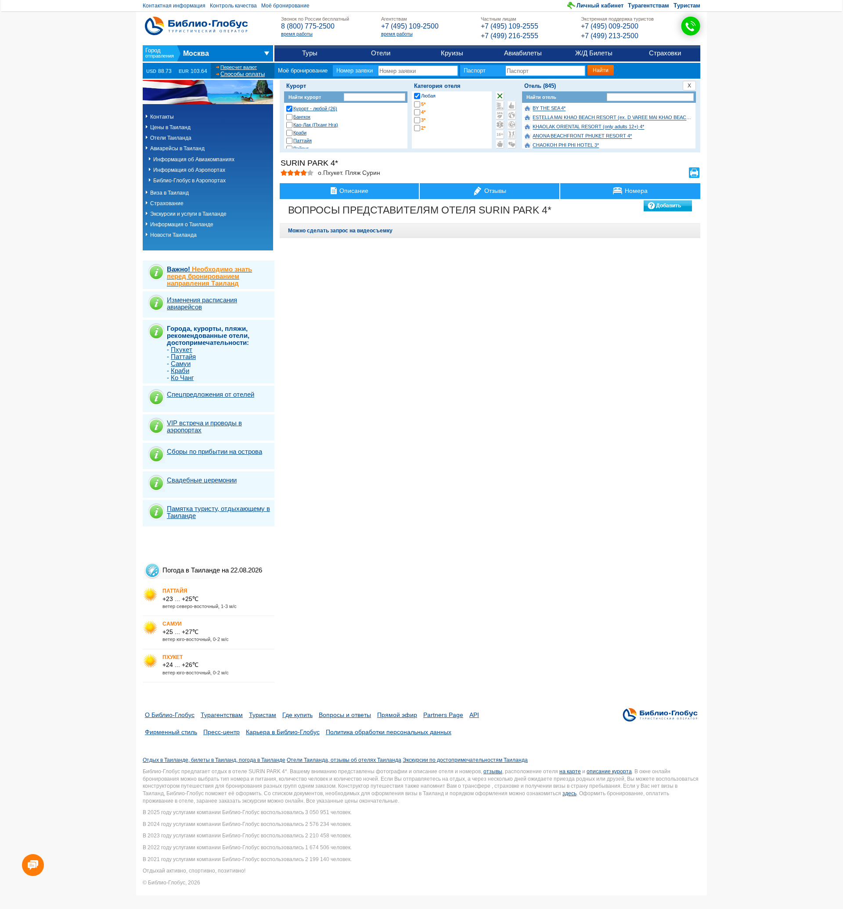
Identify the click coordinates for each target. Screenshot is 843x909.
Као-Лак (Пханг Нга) (315, 124)
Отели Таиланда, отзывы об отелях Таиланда (344, 760)
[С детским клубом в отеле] (512, 115)
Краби (299, 132)
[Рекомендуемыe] (512, 105)
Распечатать (694, 172)
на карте (570, 771)
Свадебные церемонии (202, 480)
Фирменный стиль (171, 731)
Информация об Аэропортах (189, 170)
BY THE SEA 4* (549, 108)
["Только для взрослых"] (500, 134)
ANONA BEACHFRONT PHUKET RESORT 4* (582, 136)
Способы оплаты (242, 74)
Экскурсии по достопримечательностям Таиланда (465, 760)
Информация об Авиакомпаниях (193, 159)
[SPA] (500, 115)
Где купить (297, 714)
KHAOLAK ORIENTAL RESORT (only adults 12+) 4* (588, 127)
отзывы (492, 771)
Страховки (665, 53)
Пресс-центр (221, 731)
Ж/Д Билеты (593, 53)
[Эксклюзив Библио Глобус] (512, 124)
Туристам (687, 5)
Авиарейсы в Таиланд (177, 148)
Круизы (452, 53)
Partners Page (443, 714)
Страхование (167, 203)
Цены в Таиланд (170, 127)
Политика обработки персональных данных (388, 731)
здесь (569, 793)
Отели (380, 53)
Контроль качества (233, 6)
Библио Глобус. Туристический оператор (196, 26)
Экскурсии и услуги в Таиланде (188, 214)
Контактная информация (174, 6)
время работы (297, 33)
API (474, 714)
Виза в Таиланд (169, 193)
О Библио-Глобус (170, 714)
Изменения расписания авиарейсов (202, 303)
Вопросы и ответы (345, 714)
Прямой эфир (397, 714)
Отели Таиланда (170, 138)
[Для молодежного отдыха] (512, 134)
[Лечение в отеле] (500, 124)
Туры (309, 53)
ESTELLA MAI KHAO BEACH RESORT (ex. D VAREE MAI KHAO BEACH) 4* (615, 117)
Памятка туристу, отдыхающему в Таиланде (218, 512)
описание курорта (609, 771)
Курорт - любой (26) (315, 108)
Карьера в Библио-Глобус (283, 731)
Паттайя (302, 140)
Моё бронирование (285, 6)
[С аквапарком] (500, 105)
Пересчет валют (238, 67)
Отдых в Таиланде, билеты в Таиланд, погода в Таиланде (214, 760)
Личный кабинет (599, 5)
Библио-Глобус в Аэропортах (189, 180)
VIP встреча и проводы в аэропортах (204, 426)
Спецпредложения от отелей (210, 394)
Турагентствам (648, 5)
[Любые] (500, 95)
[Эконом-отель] (500, 144)
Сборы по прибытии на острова (214, 451)
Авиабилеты (523, 53)
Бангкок (301, 117)
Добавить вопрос (668, 207)
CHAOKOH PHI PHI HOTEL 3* (566, 145)
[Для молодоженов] (512, 144)
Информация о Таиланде (181, 224)
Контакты (162, 117)
